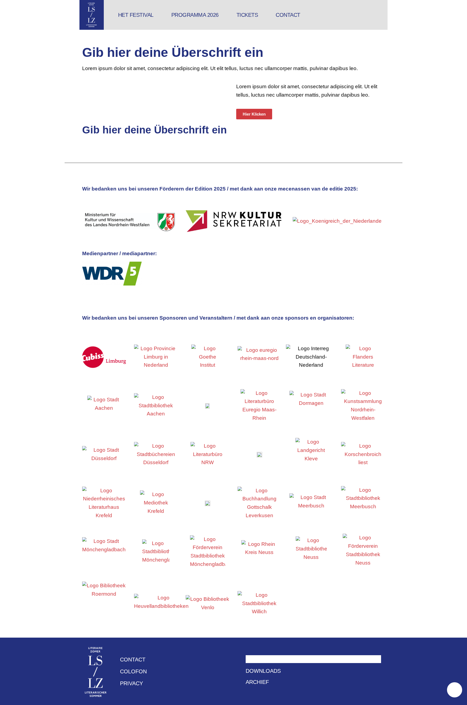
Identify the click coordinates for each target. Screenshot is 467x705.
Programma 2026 (195, 14)
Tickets (247, 14)
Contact (288, 14)
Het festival (136, 14)
